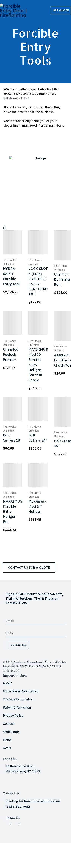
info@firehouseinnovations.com (34, 801)
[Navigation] (47, 10)
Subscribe (18, 645)
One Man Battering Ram (62, 279)
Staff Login (11, 732)
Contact (9, 724)
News (7, 748)
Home (7, 740)
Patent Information (17, 707)
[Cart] (5, 228)
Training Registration (18, 699)
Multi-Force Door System (21, 691)
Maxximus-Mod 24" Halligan (37, 506)
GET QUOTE (61, 10)
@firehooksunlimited (16, 98)
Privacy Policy (13, 715)
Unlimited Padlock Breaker (10, 354)
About (7, 683)
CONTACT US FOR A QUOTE (29, 567)
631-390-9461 (19, 807)
